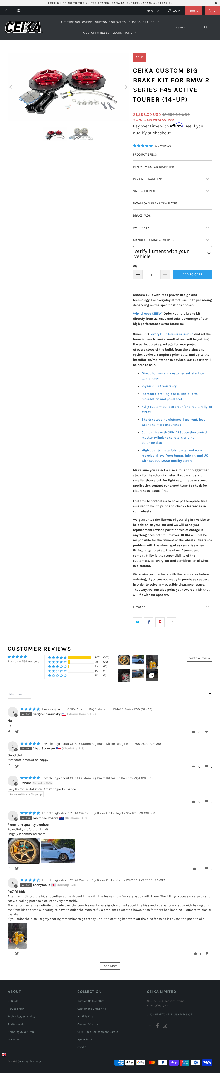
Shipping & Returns (21, 1031)
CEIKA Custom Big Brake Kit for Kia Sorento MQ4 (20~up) (111, 778)
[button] (193, 10)
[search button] (205, 27)
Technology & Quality (21, 1016)
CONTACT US (15, 1001)
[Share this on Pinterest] (160, 622)
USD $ (149, 11)
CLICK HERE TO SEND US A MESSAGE (169, 1014)
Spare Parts (84, 1039)
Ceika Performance (30, 1061)
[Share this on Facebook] (148, 622)
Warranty (14, 1039)
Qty (135, 265)
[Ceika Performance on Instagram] (18, 10)
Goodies (82, 1047)
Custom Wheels (87, 1024)
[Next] (125, 87)
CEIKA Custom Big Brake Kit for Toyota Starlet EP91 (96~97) (112, 813)
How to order (16, 1008)
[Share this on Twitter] (137, 622)
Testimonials (16, 1024)
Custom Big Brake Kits (91, 1008)
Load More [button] (110, 966)
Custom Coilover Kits (90, 1001)
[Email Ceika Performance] (5, 10)
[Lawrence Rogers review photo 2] (58, 851)
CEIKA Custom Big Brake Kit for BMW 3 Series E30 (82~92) (109, 709)
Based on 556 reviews (23, 661)
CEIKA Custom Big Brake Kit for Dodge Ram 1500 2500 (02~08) (115, 744)
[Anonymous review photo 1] (17, 936)
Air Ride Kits (85, 1016)
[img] (30, 709)
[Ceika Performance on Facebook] (12, 10)
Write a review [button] (199, 658)
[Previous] (11, 87)
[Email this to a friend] (171, 622)
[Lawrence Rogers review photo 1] (24, 851)
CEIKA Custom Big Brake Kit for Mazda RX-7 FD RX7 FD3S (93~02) (117, 880)
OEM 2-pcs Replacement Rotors (97, 1031)
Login (177, 10)
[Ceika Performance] (23, 27)
